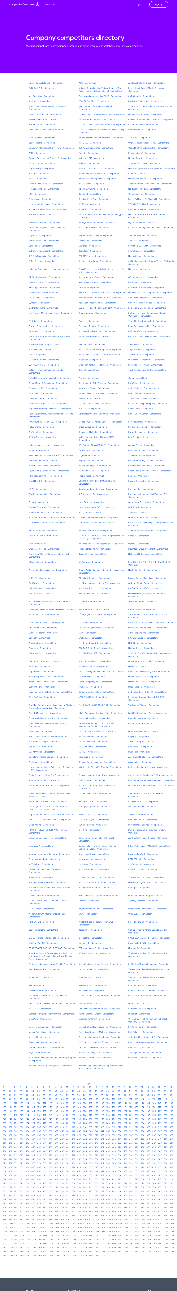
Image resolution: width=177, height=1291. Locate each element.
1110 (5, 1235)
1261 (11, 1255)
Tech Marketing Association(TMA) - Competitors (100, 96)
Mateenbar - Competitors (40, 977)
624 (142, 1167)
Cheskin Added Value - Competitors (45, 494)
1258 (166, 1251)
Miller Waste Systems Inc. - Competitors (96, 627)
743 (136, 1183)
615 (90, 1167)
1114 (28, 1235)
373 (79, 1135)
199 (113, 1111)
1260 (5, 1255)
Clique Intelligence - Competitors (43, 633)
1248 (108, 1251)
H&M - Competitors (37, 194)
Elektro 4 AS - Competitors (91, 398)
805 (148, 1191)
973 (79, 1215)
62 (15, 1095)
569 (171, 1159)
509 (171, 1151)
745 (148, 1183)
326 (154, 1127)
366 (39, 1135)
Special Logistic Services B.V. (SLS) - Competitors (150, 775)
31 (10, 1091)
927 (160, 1207)
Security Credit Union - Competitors (95, 403)
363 (22, 1135)
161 (67, 1107)
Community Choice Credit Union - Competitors (99, 775)
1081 (11, 1231)
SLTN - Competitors (88, 633)
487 (45, 1151)
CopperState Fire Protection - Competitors (147, 908)
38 (50, 1091)
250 (62, 1119)
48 (107, 1091)
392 (16, 1139)
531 (125, 1155)
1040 (120, 1223)
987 (160, 1215)
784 (27, 1191)
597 (160, 1163)
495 (91, 1151)
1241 (68, 1251)
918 (108, 1207)
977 (102, 1215)
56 (153, 1091)
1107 (160, 1231)
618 (108, 1167)
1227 (160, 1247)
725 (33, 1183)
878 (50, 1203)
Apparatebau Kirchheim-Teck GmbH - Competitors (51, 814)
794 (85, 1191)
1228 (166, 1247)
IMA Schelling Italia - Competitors (44, 256)
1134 (143, 1235)
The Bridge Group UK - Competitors (95, 643)
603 (22, 1167)
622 (131, 1167)
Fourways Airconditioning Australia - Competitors (150, 292)
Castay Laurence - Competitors (142, 819)
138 (108, 1103)
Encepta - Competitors (89, 153)
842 (16, 1199)
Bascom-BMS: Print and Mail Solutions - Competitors (152, 622)
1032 (74, 1223)
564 (142, 1159)
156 (39, 1107)
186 (39, 1111)
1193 (137, 1243)
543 (22, 1159)
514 (27, 1155)
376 (96, 1135)
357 (160, 1131)
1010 (120, 1219)
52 (130, 1091)
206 (154, 1111)
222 (73, 1115)
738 (108, 1183)
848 (50, 1199)
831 (125, 1195)
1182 (74, 1243)
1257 (160, 1251)
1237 (45, 1251)
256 (96, 1119)
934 (27, 1211)
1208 (51, 1247)
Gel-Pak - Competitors (138, 666)
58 (165, 1091)
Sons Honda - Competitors (41, 246)
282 (73, 1123)
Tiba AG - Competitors (138, 240)
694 (27, 1179)
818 (50, 1195)
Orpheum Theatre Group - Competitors (145, 895)
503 (137, 1151)
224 (85, 1115)
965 (33, 1215)
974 (85, 1215)
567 (160, 1159)
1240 (62, 1251)
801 (125, 1191)
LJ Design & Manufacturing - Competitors (147, 308)
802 (131, 1191)
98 (50, 1099)
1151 (68, 1239)
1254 (143, 1251)
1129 (114, 1235)
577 (44, 1163)
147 (159, 1103)
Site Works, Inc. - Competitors (141, 864)
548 (50, 1159)
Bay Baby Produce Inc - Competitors (145, 101)
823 (79, 1195)
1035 (91, 1223)
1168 (166, 1239)
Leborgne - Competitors (139, 887)
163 (79, 1107)
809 (171, 1191)
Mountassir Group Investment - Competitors (148, 549)
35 (32, 1091)
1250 (120, 1251)
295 (148, 1123)
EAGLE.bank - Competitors (91, 638)
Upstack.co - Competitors (90, 240)
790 (62, 1191)
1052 (16, 1227)
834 (142, 1195)
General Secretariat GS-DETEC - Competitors (99, 173)
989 (171, 1215)
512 (15, 1155)
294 (142, 1123)
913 (79, 1207)
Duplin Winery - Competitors (41, 168)
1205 (33, 1247)
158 (50, 1107)
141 (125, 1103)
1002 (74, 1219)
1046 (154, 1223)
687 (160, 1175)
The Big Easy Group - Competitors (44, 741)
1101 (126, 1231)
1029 (56, 1223)
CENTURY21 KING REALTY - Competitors (97, 731)
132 (73, 1103)
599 (171, 1163)
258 (108, 1119)
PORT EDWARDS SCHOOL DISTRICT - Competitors (52, 948)
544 (27, 1159)
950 (120, 1211)
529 (114, 1155)
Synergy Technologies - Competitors (144, 163)
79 (113, 1095)
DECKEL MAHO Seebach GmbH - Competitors (49, 819)
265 (148, 1119)
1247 (103, 1251)
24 (142, 1087)
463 (79, 1147)
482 (16, 1151)
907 (45, 1207)
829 (114, 1195)
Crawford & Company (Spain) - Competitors (148, 403)
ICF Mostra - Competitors (90, 204)
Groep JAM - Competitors (40, 393)
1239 (56, 1251)
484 (27, 1151)
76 (96, 1095)
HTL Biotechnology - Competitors (44, 189)
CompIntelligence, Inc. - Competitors (95, 681)
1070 (120, 1227)
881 (68, 1203)
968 (50, 1215)
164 (85, 1107)
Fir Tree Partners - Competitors (43, 530)
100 (62, 1099)
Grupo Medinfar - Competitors (141, 194)
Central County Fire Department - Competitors (149, 336)
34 (27, 1091)
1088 (51, 1231)
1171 (11, 1243)
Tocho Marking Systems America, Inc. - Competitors (102, 671)
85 (147, 1095)
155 (33, 1107)
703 (79, 1179)
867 (160, 1199)
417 (159, 1139)
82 (130, 1095)
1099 (114, 1231)
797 (102, 1191)
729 (56, 1183)
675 (91, 1175)
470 (119, 1147)
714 (142, 1179)
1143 (22, 1239)
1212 (74, 1247)
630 (4, 1171)
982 (131, 1215)
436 (96, 1143)
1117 (45, 1235)
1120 (62, 1235)
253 (79, 1119)
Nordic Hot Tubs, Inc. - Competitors (95, 588)
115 (148, 1099)
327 (160, 1127)
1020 (5, 1223)
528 (108, 1155)
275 (33, 1123)
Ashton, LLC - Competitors (90, 943)
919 (113, 1207)
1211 (68, 1247)
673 (79, 1175)
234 (142, 1115)
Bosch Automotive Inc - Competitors (95, 661)
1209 (56, 1247)
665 (33, 1175)
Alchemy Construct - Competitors (143, 900)
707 (102, 1179)
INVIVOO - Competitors (138, 1003)
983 (137, 1215)
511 (10, 1155)
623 (136, 1167)
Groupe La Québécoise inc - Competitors (47, 838)
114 (142, 1099)
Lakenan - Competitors (89, 287)
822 (73, 1195)
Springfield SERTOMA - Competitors (144, 246)
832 (131, 1195)
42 (73, 1091)
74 (84, 1095)
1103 (137, 1231)
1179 (56, 1243)
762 (73, 1187)
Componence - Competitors (140, 723)
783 (21, 1191)
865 (148, 1199)
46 (96, 1091)
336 (39, 1131)
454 (27, 1147)
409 (114, 1139)
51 (125, 1091)
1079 (172, 1227)
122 (15, 1103)
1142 (16, 1239)
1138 (166, 1235)
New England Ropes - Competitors (44, 287)
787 (44, 1191)
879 (56, 1203)
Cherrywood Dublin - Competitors (94, 854)
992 (16, 1219)
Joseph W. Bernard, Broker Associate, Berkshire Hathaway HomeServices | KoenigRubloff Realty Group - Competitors (50, 956)
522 (73, 1155)
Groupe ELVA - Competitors (41, 746)
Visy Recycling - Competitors (42, 96)
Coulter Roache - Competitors (92, 601)
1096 (97, 1231)
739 (114, 1183)
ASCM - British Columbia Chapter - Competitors (100, 354)
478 (165, 1147)
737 (102, 1183)
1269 (56, 1255)
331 (10, 1131)
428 (50, 1143)
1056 (39, 1227)
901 (10, 1207)
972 (73, 1215)
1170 (5, 1243)
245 (33, 1119)
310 (62, 1127)
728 (50, 1183)
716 (154, 1179)
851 (68, 1199)
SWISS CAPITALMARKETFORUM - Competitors (149, 938)
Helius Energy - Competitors (41, 427)
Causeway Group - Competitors (43, 653)
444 (142, 1143)
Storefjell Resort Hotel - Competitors (45, 713)
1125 (91, 1235)
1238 (51, 1251)
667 (45, 1175)
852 (73, 1199)
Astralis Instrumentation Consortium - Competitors (101, 137)
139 (113, 1103)
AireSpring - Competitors (40, 101)
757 (44, 1187)
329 (171, 1127)
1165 (148, 1239)
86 (153, 1095)
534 (142, 1155)
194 (85, 1111)
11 (67, 1087)
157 (44, 1107)
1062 (74, 1227)
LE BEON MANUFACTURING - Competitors (147, 990)
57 (159, 1091)
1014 (143, 1219)
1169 (172, 1239)
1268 (51, 1255)
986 (154, 1215)
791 (67, 1191)
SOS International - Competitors (93, 825)
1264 (28, 1255)
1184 (85, 1243)
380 (120, 1135)
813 (21, 1195)
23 (136, 1087)
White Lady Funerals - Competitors (94, 578)
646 (96, 1171)
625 (148, 1167)
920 (119, 1207)
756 (39, 1187)
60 (4, 1095)
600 (4, 1167)
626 (154, 1167)
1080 (5, 1231)
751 (10, 1187)
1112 (16, 1235)
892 (131, 1203)
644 (85, 1171)
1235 (33, 1251)
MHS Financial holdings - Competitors (145, 825)
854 (85, 1199)
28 (165, 1087)
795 (91, 1191)
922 (131, 1207)
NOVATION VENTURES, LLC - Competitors (48, 422)
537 (160, 1155)
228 (108, 1115)
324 (142, 1127)
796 (96, 1191)
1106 (154, 1231)
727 (44, 1183)
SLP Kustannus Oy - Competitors (93, 494)
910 (62, 1207)
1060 (62, 1227)
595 (148, 1163)
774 (142, 1187)
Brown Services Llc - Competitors (143, 432)
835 (148, 1195)
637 (45, 1171)
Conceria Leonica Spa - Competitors (95, 793)
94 (27, 1099)
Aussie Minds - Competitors (140, 762)
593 (137, 1163)
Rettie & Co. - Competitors (90, 930)
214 (27, 1115)
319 (113, 1127)
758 (50, 1187)
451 (10, 1147)
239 (171, 1115)
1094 (85, 1231)
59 (171, 1091)
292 (131, 1123)
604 (27, 1167)
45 (90, 1091)
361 (10, 1135)
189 (56, 1111)
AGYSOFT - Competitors (40, 1008)
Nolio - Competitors (37, 544)
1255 (148, 1251)
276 (39, 1123)
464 (85, 1147)
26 (153, 1087)
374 (85, 1135)
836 (154, 1195)
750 (4, 1187)
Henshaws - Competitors (90, 864)
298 (165, 1123)
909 (56, 1207)
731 (67, 1183)
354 (142, 1131)
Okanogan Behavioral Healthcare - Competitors (100, 365)
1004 (85, 1219)
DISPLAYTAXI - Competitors (41, 297)
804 (142, 1191)
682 (131, 1175)
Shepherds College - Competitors (44, 549)
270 (4, 1123)
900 (4, 1207)
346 (96, 1131)
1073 (137, 1227)
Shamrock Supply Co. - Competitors (45, 859)
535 (148, 1155)
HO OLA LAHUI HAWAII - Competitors (46, 183)
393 (22, 1139)
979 (114, 1215)
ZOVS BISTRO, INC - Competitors (94, 819)
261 (125, 1119)
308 (50, 1127)
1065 (91, 1227)
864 (142, 1199)
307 (45, 1127)
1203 (22, 1247)
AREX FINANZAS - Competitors (93, 697)
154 (27, 1107)
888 (108, 1203)
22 (130, 1087)
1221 (126, 1247)
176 (154, 1107)
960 (4, 1215)
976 (96, 1215)
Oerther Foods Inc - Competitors (43, 308)
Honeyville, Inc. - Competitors (141, 256)
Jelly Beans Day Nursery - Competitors (96, 1014)
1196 (154, 1243)
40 (61, 1091)
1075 (148, 1227)
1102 (131, 1231)
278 (50, 1123)
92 (15, 1099)
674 (85, 1175)
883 (79, 1203)
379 (114, 1135)
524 (85, 1155)
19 (113, 1087)
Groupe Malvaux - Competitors (92, 313)
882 (73, 1203)
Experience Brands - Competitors (94, 326)
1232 (16, 1251)
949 (114, 1211)
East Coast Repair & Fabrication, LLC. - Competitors (102, 308)
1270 (62, 1255)
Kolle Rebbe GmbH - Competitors (44, 780)
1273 (79, 1255)
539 (171, 1155)
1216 (97, 1247)
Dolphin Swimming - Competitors (93, 189)
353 (137, 1131)
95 (32, 1099)
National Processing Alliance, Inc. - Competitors (50, 1065)
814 (27, 1195)
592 (131, 1163)
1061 (68, 1227)
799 (114, 1191)
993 (22, 1219)
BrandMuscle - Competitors (41, 593)
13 (78, 1087)
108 (108, 1099)
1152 (74, 1239)
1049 (172, 1223)
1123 (79, 1235)
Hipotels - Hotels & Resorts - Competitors (47, 882)
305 (33, 1127)
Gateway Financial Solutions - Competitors (98, 393)
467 (102, 1147)
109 (113, 1099)
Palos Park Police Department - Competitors (98, 895)
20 (119, 1087)
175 (148, 1107)
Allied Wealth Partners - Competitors (95, 282)
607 (45, 1167)
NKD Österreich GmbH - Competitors (45, 476)
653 (137, 1171)
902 (16, 1207)
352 (131, 1131)
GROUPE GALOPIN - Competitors (94, 101)
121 (10, 1103)
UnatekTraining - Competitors (92, 676)
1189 (114, 1243)
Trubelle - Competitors (138, 512)
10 (61, 1087)
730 (62, 1183)
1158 (108, 1239)
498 (108, 1151)
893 (137, 1203)
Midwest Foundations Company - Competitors (49, 854)
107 (102, 1099)
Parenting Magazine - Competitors (143, 718)
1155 (91, 1239)
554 (85, 1159)
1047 (160, 1223)
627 (160, 1167)
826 (96, 1195)
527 (102, 1155)
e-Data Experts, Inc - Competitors (143, 633)
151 (10, 1107)
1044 (143, 1223)
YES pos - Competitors (89, 378)
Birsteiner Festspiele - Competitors (44, 465)
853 (79, 1199)
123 (21, 1103)
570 (4, 1163)
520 (62, 1155)
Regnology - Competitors (90, 251)
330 (4, 1131)
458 (50, 1147)
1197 (160, 1243)
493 (79, 1151)
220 (62, 1115)
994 (27, 1219)
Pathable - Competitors (138, 476)
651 (125, 1171)
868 (165, 1199)
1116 (39, 1235)
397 (45, 1139)
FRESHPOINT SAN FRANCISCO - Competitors (149, 846)
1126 (97, 1235)
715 (148, 1179)
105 (90, 1099)
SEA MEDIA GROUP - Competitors (44, 365)
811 (10, 1195)
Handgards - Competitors (139, 269)
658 (165, 1171)
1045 (148, 1223)
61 (10, 1095)
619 (113, 1167)
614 (85, 1167)
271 (10, 1123)
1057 (45, 1227)
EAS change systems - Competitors (144, 209)
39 (55, 1091)
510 (4, 1155)
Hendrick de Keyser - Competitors (94, 969)
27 (159, 1087)
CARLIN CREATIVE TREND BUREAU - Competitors (150, 119)
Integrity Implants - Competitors (142, 985)
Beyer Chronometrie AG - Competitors (96, 908)
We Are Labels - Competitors (91, 450)
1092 (74, 1231)
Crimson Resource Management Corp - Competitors (102, 114)
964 (27, 1215)
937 (45, 1211)
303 (22, 1127)
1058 (51, 1227)
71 (67, 1095)
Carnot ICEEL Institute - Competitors (45, 661)
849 (56, 1199)
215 (33, 1115)
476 (154, 1147)
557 (102, 1159)
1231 (11, 1251)
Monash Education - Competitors (43, 292)
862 (131, 1199)
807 (160, 1191)
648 (108, 1171)
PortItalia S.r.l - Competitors (41, 349)
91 (10, 1099)
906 (39, 1207)
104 (85, 1099)
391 (10, 1139)
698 (50, 1179)
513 (21, 1155)
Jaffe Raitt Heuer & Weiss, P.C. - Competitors (148, 1037)
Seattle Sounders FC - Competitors (44, 282)
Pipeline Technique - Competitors (44, 507)
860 (120, 1199)
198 (108, 1111)
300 (4, 1127)
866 (154, 1199)
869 (171, 1199)
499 (114, 1151)
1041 (126, 1223)
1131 (126, 1235)
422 (16, 1143)
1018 (166, 1219)
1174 (28, 1243)
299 (171, 1123)
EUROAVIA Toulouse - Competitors (143, 331)
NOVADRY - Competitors (90, 209)
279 (56, 1123)
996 (39, 1219)
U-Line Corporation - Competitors (44, 359)
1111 (10, 1235)
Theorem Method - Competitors (142, 235)
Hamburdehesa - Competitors (141, 648)
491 (68, 1151)
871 (10, 1203)
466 (96, 1147)
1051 (11, 1227)
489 (56, 1151)
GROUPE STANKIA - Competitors (43, 535)
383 (137, 1135)
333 (22, 1131)
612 (73, 1167)
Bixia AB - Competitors (89, 163)
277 (44, 1123)
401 (68, 1139)
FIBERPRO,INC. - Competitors (141, 859)
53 (136, 1091)
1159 (114, 1239)
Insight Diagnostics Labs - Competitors (46, 676)
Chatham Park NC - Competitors (43, 943)
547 (45, 1159)
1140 (5, 1239)
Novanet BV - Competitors (140, 948)
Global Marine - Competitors (41, 825)
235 (148, 1115)
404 (85, 1139)
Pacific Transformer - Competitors (44, 895)
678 (108, 1175)
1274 (85, 1255)
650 (120, 1171)
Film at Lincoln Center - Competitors (144, 414)
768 (108, 1187)
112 (130, 1099)
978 (108, 1215)
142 (130, 1103)
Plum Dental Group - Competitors (143, 801)
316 (96, 1127)
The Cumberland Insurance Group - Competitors (150, 183)
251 (67, 1119)
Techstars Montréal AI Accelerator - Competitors (100, 1037)
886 (96, 1203)
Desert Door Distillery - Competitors (144, 681)
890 (120, 1203)
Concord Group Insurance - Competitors (97, 762)
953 (137, 1211)
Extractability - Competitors (41, 331)
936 (39, 1211)
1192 (131, 1243)
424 (27, 1143)
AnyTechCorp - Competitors (41, 432)
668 (50, 1175)
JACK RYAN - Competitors (90, 687)
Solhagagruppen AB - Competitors (94, 806)
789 (56, 1191)
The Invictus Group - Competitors (44, 240)
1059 (56, 1227)
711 (125, 1179)
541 (10, 1159)
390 (4, 1139)
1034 (85, 1223)
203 (136, 1111)
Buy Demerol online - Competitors (94, 227)
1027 (45, 1223)
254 (85, 1119)
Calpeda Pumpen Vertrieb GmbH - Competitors (100, 995)
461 (68, 1147)
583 (79, 1163)
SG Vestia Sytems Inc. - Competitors (95, 953)
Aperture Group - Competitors (42, 643)
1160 (120, 1239)
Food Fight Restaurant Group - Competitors (147, 713)
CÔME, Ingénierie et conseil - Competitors (97, 614)
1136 (154, 1235)
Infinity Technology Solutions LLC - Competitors (100, 713)
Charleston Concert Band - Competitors (46, 129)
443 (137, 1143)
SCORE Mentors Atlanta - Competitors (96, 148)
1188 (108, 1243)
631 (10, 1171)
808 (165, 1191)
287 (102, 1123)
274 (27, 1123)
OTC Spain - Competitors (40, 321)
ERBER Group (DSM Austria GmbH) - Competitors (51, 455)
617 (102, 1167)
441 (125, 1143)
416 (154, 1139)
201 (125, 1111)
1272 (74, 1255)
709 (114, 1179)
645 (91, 1171)
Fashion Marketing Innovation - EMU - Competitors (151, 227)
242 (16, 1119)
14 (84, 1087)
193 (79, 1111)
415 (148, 1139)
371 (67, 1135)
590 (120, 1163)
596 (154, 1163)
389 (171, 1135)
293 (136, 1123)
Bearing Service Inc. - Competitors (94, 593)
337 (45, 1131)
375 (91, 1135)
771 (125, 1187)
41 (67, 1091)
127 (44, 1103)
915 (90, 1207)
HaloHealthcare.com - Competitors (44, 222)
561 (125, 1159)
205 (148, 1111)
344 (85, 1131)
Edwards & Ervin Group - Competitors (46, 344)
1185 (91, 1243)
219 (56, 1115)
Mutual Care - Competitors (90, 1003)
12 (73, 1087)
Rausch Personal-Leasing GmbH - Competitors (149, 671)
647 (102, 1171)
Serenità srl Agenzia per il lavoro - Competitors (100, 964)
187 (44, 1111)
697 (45, 1179)
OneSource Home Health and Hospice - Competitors (52, 1003)
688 (165, 1175)
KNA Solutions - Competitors (141, 1032)
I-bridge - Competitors (138, 535)
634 (27, 1171)
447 (160, 1143)
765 (91, 1187)
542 (16, 1159)
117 (159, 1099)
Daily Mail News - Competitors (92, 746)
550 (62, 1159)
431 (68, 1143)
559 (114, 1159)
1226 (154, 1247)
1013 (137, 1219)
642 (73, 1171)
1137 (160, 1235)
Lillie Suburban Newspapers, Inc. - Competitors (100, 1027)
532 (131, 1155)
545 (33, 1159)
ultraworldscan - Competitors (141, 251)
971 (67, 1215)
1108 (166, 1231)
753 (21, 1187)
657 (160, 1171)
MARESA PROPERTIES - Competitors (45, 512)
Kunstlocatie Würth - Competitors (143, 854)
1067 (103, 1227)
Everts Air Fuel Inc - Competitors (143, 1027)
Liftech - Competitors (138, 173)
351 (125, 1131)
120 (4, 1103)
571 (10, 1163)
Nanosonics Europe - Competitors (94, 388)
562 (131, 1159)
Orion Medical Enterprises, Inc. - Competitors (148, 143)
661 (10, 1175)
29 (171, 1087)
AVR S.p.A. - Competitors (90, 143)
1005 (91, 1219)
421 (10, 1143)
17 (102, 1087)
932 (16, 1211)
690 (4, 1179)
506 (154, 1151)
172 (130, 1107)
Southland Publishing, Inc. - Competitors (97, 331)
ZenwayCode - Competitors (140, 814)
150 (4, 1107)
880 (62, 1203)
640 (62, 1171)
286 (96, 1123)
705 (91, 1179)
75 (90, 1095)
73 (78, 1095)
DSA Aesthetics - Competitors (42, 562)
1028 (51, 1223)
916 (96, 1207)
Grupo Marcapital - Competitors (93, 427)
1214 (85, 1247)
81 (125, 1095)
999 (56, 1219)
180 (4, 1111)
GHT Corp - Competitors (90, 830)
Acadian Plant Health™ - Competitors (95, 887)
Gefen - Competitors (137, 378)
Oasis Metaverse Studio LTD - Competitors (147, 627)
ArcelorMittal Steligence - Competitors (145, 757)
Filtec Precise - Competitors (91, 977)
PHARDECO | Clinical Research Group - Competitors (102, 292)
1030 (62, 1223)
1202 (16, 1247)
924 (142, 1207)
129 (56, 1103)
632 (16, 1171)
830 (120, 1195)
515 (33, 1155)
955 (148, 1211)
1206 (39, 1247)
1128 (108, 1235)
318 (108, 1127)
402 (73, 1139)
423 (21, 1143)
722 (15, 1183)
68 (50, 1095)
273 (21, 1123)
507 (160, 1151)
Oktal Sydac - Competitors (140, 914)
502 (131, 1151)
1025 (33, 1223)
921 (125, 1207)
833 (137, 1195)
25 (147, 1087)
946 (96, 1211)
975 (91, 1215)
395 (33, 1139)
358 (165, 1131)
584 (85, 1163)
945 (91, 1211)
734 (85, 1183)
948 (108, 1211)
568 (165, 1159)
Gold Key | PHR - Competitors (42, 88)
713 (136, 1179)
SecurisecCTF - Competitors (91, 990)
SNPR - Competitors (38, 489)
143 (136, 1103)
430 (62, 1143)
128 (50, 1103)
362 (16, 1135)
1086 (39, 1231)
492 (73, 1151)
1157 (103, 1239)
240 (4, 1119)
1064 (85, 1227)
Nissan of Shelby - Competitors (142, 158)
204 (142, 1111)
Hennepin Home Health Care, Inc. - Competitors (50, 692)
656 (154, 1171)
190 (62, 1111)
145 (148, 1103)
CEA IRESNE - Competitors (140, 507)
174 (142, 1107)
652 (131, 1171)
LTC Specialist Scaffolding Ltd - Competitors (49, 938)
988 (165, 1215)
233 (136, 1115)
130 (62, 1103)
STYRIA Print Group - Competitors (44, 614)
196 (96, 1111)
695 (33, 1179)
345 (91, 1131)
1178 (51, 1243)
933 (22, 1211)
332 (16, 1131)
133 (79, 1103)
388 (165, 1135)
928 (165, 1207)
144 (142, 1103)
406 (96, 1139)
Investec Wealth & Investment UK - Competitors (100, 297)
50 (119, 1091)
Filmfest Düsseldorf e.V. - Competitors (145, 588)
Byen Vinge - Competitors (40, 731)
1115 (33, 1235)
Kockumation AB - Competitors (142, 153)
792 (73, 1191)
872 (16, 1203)
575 (33, 1163)
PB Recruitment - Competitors (141, 609)
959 (171, 1211)
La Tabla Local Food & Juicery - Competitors (99, 1047)
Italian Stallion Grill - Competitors (93, 814)
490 (62, 1151)
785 (33, 1191)
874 (27, 1203)
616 (96, 1167)
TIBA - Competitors (37, 354)
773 (136, 1187)
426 (39, 1143)
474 (142, 1147)
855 (91, 1199)
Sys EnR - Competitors (89, 370)
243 (21, 1119)
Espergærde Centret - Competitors (94, 1019)
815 (33, 1195)
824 (85, 1195)
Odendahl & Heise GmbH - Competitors (146, 661)
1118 (51, 1235)
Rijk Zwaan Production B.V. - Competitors (97, 303)
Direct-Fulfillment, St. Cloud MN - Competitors (149, 199)
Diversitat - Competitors (139, 1014)
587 (102, 1163)
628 (165, 1167)
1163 (137, 1239)
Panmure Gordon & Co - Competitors (95, 1057)
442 (131, 1143)
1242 (74, 1251)
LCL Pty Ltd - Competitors (90, 622)
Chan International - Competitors (143, 450)
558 (108, 1159)
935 (33, 1211)
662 (16, 1175)
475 (148, 1147)
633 (22, 1171)
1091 (68, 1231)
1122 (74, 1235)
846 (39, 1199)
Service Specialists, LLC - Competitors (46, 83)
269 (171, 1119)
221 (67, 1115)
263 (136, 1119)
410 (119, 1139)
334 (27, 1131)
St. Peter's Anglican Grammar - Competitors (48, 757)
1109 (172, 1231)
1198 (166, 1243)
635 (33, 1171)
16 (96, 1087)
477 (160, 1147)
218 (50, 1115)
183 (21, 1111)
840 (4, 1199)
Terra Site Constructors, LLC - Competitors (147, 321)
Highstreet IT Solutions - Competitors (145, 554)
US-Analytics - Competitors (91, 562)
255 (91, 1119)
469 (114, 1147)
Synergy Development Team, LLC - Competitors (50, 158)
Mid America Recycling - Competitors (145, 365)
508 (165, 1151)
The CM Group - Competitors (141, 741)
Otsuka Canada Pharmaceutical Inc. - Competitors (151, 785)
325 (148, 1127)
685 (148, 1175)
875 (33, 1203)
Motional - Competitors (138, 544)
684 (142, 1175)
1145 (33, 1239)
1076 (154, 1227)
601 (10, 1167)
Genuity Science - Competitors (42, 687)
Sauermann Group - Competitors (93, 741)
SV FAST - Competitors (89, 752)
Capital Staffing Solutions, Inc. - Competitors (148, 148)
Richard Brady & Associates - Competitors (48, 383)
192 (73, 1111)
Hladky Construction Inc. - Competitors (96, 168)
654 (142, 1171)
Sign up (158, 4)
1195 (148, 1243)
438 (108, 1143)
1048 (166, 1223)
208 (165, 1111)
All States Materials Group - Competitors (146, 83)
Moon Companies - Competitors (43, 990)
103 (79, 1099)
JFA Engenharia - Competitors (141, 455)
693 (22, 1179)
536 (154, 1155)
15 (90, 1087)
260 (119, 1119)
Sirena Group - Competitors (140, 408)
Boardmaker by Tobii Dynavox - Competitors (99, 383)
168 (108, 1107)
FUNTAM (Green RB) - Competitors (94, 653)
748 (165, 1183)
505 (148, 1151)
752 (16, 1187)
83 (136, 1095)
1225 (148, 1247)
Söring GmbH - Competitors (91, 512)
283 (79, 1123)
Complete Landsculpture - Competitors (96, 692)
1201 (11, 1247)
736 (96, 1183)
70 (61, 1095)
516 (39, 1155)
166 (96, 1107)
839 (171, 1195)
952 (131, 1211)
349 (114, 1131)
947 (102, 1211)
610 (62, 1167)
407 (102, 1139)
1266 (39, 1255)
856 (96, 1199)
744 (142, 1183)
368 (50, 1135)
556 (96, 1159)
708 (108, 1179)
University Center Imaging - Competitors (47, 445)
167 (102, 1107)
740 (119, 1183)
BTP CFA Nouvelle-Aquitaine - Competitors (48, 736)
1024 (28, 1223)
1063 (79, 1227)
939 (56, 1211)
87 (159, 1095)
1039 (114, 1223)
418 (165, 1139)
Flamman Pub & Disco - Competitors (95, 718)
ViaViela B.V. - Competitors (41, 864)
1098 (108, 1231)
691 (10, 1179)
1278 (108, 1255)
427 (44, 1143)
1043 (137, 1223)
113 (136, 1099)
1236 (39, 1251)
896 (154, 1203)
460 (62, 1147)
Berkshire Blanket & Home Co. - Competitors (148, 767)
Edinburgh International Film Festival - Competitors (51, 148)
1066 (97, 1227)
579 (56, 1163)
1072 (131, 1227)
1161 (126, 1239)
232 (131, 1115)
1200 (5, 1247)
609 (56, 1167)
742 (130, 1183)
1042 (131, 1223)
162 (73, 1107)
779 (171, 1187)
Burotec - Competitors (39, 173)
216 (39, 1115)
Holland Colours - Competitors (42, 124)
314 (85, 1127)
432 (73, 1143)
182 (15, 1111)
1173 (22, 1243)
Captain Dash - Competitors (41, 671)
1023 (22, 1223)
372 (73, 1135)
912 (73, 1207)
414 (142, 1139)
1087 (45, 1231)
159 (56, 1107)
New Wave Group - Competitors (93, 985)
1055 (33, 1227)
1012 (131, 1219)
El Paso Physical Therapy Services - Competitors (101, 422)
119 (171, 1099)
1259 (172, 1251)
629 (171, 1167)
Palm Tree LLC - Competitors (141, 383)
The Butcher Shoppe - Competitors (144, 705)
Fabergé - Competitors (39, 502)
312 (73, 1127)
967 (45, 1215)
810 (4, 1195)
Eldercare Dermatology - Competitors (46, 1027)
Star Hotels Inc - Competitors (42, 143)
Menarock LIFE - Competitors (92, 344)
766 (96, 1187)
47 (102, 1091)
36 (38, 1091)
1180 (62, 1243)
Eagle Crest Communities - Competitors (146, 326)
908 (50, 1207)
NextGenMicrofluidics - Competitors (144, 189)
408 (108, 1139)
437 (102, 1143)
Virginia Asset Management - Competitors (97, 178)
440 (120, 1143)
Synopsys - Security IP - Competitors (145, 1052)
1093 (79, 1231)
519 (56, 1155)
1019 (172, 1219)
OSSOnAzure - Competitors (41, 583)
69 (55, 1095)
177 (159, 1107)
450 (4, 1147)
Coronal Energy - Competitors (141, 445)
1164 (143, 1239)
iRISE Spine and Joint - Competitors (144, 731)
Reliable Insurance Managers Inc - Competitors (50, 378)
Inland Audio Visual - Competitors (143, 124)
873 (21, 1203)
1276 (97, 1255)
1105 (148, 1231)
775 (148, 1187)
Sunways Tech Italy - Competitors (94, 869)
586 (96, 1163)
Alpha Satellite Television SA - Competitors (48, 403)
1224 (143, 1247)
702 (73, 1179)
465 (91, 1147)
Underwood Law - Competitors (92, 859)
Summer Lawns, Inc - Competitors (143, 481)
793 (79, 1191)
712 (130, 1179)
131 (67, 1103)
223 (79, 1115)
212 (15, 1115)
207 (160, 1111)
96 (38, 1099)
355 (148, 1131)
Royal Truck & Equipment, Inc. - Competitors (49, 471)
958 (165, 1211)
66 (38, 1095)
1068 (108, 1227)
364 (27, 1135)
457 (45, 1147)
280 (62, 1123)
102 (73, 1099)
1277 (103, 1255)
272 (15, 1123)
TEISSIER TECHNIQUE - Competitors (144, 204)
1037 (103, 1223)
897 (160, 1203)
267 (160, 1119)
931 (10, 1211)
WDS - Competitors (87, 83)
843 (22, 1199)
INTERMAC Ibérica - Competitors (93, 666)
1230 (5, 1251)
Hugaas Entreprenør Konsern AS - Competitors (50, 408)
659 (171, 1171)
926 (154, 1207)
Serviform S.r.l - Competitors (141, 489)
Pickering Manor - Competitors (42, 163)
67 (44, 1095)
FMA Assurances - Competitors (142, 422)
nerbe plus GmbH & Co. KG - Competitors (147, 692)
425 (33, 1143)
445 (148, 1143)
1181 (68, 1243)
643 (79, 1171)
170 (119, 1107)
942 (73, 1211)
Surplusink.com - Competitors (141, 349)
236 (154, 1115)
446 (154, 1143)
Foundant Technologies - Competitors (145, 114)
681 (125, 1175)
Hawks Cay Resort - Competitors (143, 570)
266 (154, 1119)
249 (56, 1119)
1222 (131, 1247)
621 (125, 1167)
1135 (148, 1235)
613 (79, 1167)
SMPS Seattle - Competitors (141, 96)
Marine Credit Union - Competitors (143, 676)
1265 (33, 1255)
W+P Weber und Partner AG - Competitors (97, 119)
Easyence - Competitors (89, 246)
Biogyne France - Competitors (92, 460)
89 (171, 1095)
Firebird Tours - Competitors (91, 476)
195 (90, 1111)
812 (15, 1195)
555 (91, 1159)
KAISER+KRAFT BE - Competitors (44, 119)
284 (85, 1123)
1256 (154, 1251)
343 (79, 1131)
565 (148, 1159)
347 (102, 1131)
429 (56, 1143)
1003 (79, 1219)
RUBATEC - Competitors (89, 408)
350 (120, 1131)
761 (67, 1187)
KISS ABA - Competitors (39, 578)
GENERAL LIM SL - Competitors (93, 801)
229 (113, 1115)
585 (91, 1163)
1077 (160, 1227)
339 (56, 1131)
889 (114, 1203)
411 (125, 1139)
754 (27, 1187)
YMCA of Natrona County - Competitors (146, 877)
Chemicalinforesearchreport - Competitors (147, 995)
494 (85, 1151)
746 (154, 1183)
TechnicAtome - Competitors (141, 354)
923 (136, 1207)
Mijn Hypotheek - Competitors (141, 222)
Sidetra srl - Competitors (90, 194)
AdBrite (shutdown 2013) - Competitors (46, 1047)
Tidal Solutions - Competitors (42, 137)
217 (44, 1115)
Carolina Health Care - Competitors (94, 199)
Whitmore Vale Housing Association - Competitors (101, 544)
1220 (120, 1247)
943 (79, 1211)
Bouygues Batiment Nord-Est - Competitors (48, 718)
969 (56, 1215)
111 (125, 1099)
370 (62, 1135)
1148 (51, 1239)
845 (33, 1199)
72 (73, 1095)
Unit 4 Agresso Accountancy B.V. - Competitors (100, 583)
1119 (56, 1235)
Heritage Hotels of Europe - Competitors (97, 222)
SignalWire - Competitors (40, 1019)
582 (73, 1163)
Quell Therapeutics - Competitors (44, 969)
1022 (16, 1223)
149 (171, 1103)
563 (137, 1159)
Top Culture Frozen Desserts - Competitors (147, 530)
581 (68, 1163)
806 (154, 1191)
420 (4, 1143)
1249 (114, 1251)
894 (142, 1203)
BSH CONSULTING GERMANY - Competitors (99, 445)
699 (56, 1179)
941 (68, 1211)
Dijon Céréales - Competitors (42, 697)
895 (148, 1203)
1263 (22, 1255)
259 (114, 1119)
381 (125, 1135)
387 (160, 1135)
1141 (11, 1239)
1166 (154, 1239)
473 (136, 1147)
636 (39, 1171)
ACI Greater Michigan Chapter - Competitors (148, 838)
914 (85, 1207)
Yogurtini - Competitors (89, 321)
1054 (28, 1227)
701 (67, 1179)
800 (120, 1191)
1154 (85, 1239)
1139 (172, 1235)
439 (114, 1143)
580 (62, 1163)
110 (119, 1099)
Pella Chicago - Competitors (41, 922)
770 (119, 1187)
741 (125, 1183)
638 (50, 1171)
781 (10, 1191)
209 (171, 1111)
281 (67, 1123)
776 (154, 1187)
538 (165, 1155)
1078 (166, 1227)
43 (78, 1091)
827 (102, 1195)
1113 (22, 1235)
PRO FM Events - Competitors (92, 256)
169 (113, 1107)
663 (22, 1175)
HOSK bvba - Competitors (140, 643)
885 (91, 1203)
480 (4, 1151)
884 (85, 1203)
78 (107, 1095)
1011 (126, 1219)
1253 (137, 1251)
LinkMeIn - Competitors (39, 638)
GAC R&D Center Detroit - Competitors (96, 648)
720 (4, 1183)
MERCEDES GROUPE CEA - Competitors (47, 522)
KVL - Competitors (37, 985)
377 (102, 1135)
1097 (103, 1231)
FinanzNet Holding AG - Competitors (95, 549)
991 (10, 1219)
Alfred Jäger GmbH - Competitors (143, 398)
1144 (28, 1239)
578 (50, 1163)
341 (68, 1131)
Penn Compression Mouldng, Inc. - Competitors (100, 349)
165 (90, 1107)
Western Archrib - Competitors (142, 601)
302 (16, 1127)
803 (137, 1191)
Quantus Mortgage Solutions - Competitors (98, 489)
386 (154, 1135)
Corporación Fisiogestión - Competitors (146, 502)
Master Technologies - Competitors (44, 1032)
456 (39, 1147)
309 (56, 1127)
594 (142, 1163)
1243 (79, 1251)
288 (108, 1123)
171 (125, 1107)
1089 (56, 1231)
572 (16, 1163)
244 (27, 1119)
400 (62, 1139)
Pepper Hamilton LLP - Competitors (95, 336)
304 (27, 1127)
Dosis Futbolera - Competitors (141, 687)
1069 (114, 1227)
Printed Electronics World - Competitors (46, 622)
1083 (22, 1231)
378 (108, 1135)
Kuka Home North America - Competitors (97, 522)
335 (33, 1131)
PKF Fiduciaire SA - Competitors (142, 922)
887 (102, 1203)
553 (79, 1159)
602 (16, 1167)
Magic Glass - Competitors (140, 282)
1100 (120, 1231)
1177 (45, 1243)
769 (114, 1187)
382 (131, 1135)
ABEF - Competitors (37, 153)
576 (39, 1163)
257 (102, 1119)
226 (96, 1115)
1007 (103, 1219)
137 (102, 1103)
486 (39, 1151)
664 (27, 1175)
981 (125, 1215)
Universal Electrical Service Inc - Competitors (49, 269)
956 (154, 1211)
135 (90, 1103)
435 (91, 1143)
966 (39, 1215)
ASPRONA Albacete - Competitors (44, 460)
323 (136, 1127)
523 (79, 1155)
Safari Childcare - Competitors (42, 261)
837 (160, 1195)
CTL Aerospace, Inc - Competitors (143, 277)
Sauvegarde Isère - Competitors (43, 930)
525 (91, 1155)
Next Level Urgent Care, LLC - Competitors (147, 882)
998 (50, 1219)
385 (148, 1135)
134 (85, 1103)
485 (33, 1151)
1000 (62, 1219)
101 (67, 1099)
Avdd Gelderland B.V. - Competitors (144, 388)
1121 (68, 1235)
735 (91, 1183)
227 (102, 1115)
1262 (16, 1255)
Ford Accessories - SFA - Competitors (95, 235)
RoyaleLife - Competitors (40, 235)
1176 (39, 1243)
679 (114, 1175)
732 (73, 1183)
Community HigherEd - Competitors (95, 432)
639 (56, 1171)
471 (125, 1147)
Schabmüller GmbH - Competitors (143, 943)
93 (21, 1099)
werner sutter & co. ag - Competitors (95, 609)
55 (147, 1091)
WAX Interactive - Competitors (142, 806)
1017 (160, 1219)
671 (67, 1175)
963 (22, 1215)
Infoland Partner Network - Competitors (146, 287)
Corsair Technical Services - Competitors (146, 303)
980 (120, 1215)
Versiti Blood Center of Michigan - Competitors (99, 1032)
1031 (68, 1223)
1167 (160, 1239)
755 (33, 1187)
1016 (154, 1219)
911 (67, 1207)
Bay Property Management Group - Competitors (50, 313)
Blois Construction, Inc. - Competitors (45, 114)
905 (33, 1207)
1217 (103, 1247)
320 (119, 1127)
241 (10, 1119)
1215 (91, 1247)
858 (108, 1199)
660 (4, 1175)
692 (16, 1179)
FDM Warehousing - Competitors (143, 638)
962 (16, 1215)
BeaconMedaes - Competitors (141, 393)
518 (50, 1155)
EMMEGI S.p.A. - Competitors (92, 780)
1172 (16, 1243)
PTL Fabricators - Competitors (42, 588)
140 (119, 1103)
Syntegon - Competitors (39, 303)
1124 (85, 1235)
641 (68, 1171)
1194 (143, 1243)
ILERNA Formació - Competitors (43, 437)
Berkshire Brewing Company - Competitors (147, 1042)
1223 (137, 1247)
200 (119, 1111)
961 (10, 1215)
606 (39, 1167)
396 (39, 1139)
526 (96, 1155)
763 (79, 1187)
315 (90, 1127)
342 (73, 1131)
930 (4, 1211)
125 (33, 1103)
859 (114, 1199)
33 (21, 1091)
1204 (28, 1247)
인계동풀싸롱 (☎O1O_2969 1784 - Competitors (100, 705)
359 (171, 1131)
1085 (33, 1231)
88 (165, 1095)
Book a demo (51, 4)
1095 (91, 1231)
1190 (120, 1243)
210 (4, 1115)
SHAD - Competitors (38, 178)
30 (4, 1091)
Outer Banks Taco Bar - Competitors (144, 1057)
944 (85, 1211)
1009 (114, 1219)
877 (44, 1203)
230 (119, 1115)
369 (56, 1135)
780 (4, 1191)
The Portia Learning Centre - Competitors (147, 370)
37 (44, 1091)
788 (50, 1191)
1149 (56, 1239)
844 (27, 1199)
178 (165, 1107)
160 (62, 1107)
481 (10, 1151)
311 (67, 1127)
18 (107, 1087)
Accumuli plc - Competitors (91, 757)
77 (102, 1095)
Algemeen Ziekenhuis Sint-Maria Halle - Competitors (52, 609)
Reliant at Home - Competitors (92, 554)
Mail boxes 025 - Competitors (92, 158)
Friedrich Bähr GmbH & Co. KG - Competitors (49, 785)
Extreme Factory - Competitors (142, 1008)
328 (165, 1127)
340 (62, 1131)
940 (62, 1211)
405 (91, 1139)
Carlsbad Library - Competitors (43, 398)
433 (79, 1143)
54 (142, 1091)
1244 (85, 1251)
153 (21, 1107)
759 (56, 1187)
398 (50, 1139)
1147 (45, 1239)
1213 (79, 1247)
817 (44, 1195)
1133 (137, 1235)
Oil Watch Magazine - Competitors (44, 277)
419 (171, 1139)
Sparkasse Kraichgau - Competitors (95, 261)
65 (32, 1095)
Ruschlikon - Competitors (90, 359)
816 (39, 1195)
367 (45, 1135)
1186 (97, 1243)
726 (39, 1183)
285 (91, 1123)
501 (125, 1151)
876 (39, 1203)
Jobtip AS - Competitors (139, 137)
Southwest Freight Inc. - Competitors (145, 297)
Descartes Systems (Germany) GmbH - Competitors (151, 168)
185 (33, 1111)
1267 (45, 1255)
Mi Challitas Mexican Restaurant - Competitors (149, 964)
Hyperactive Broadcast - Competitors (145, 178)
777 (159, 1187)
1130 (120, 1235)
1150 (62, 1239)
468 (108, 1147)
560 (120, 1159)
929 (171, 1207)
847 (45, 1199)
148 (165, 1103)
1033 (79, 1223)
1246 (97, 1251)
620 (119, 1167)
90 (4, 1099)
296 (154, 1123)
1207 (45, 1247)
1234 (28, 1251)
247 (44, 1119)
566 (154, 1159)
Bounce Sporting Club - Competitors (95, 465)
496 (96, 1151)
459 (56, 1147)
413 (136, 1139)
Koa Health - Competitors (40, 1037)
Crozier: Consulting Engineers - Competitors (98, 517)
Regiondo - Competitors (39, 1052)
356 (154, 1131)
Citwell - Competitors (88, 914)
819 (56, 1195)
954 (142, 1211)
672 (73, 1175)
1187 (103, 1243)
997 (45, 1219)
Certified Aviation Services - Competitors (146, 465)
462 (73, 1147)
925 (148, 1207)
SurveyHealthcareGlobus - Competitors (96, 277)
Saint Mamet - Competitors (41, 199)
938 (50, 1211)
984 (142, 1215)
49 (113, 1091)
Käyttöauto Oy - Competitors (141, 1047)
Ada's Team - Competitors (140, 344)
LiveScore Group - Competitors (43, 627)
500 (120, 1151)
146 (154, 1103)
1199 (172, 1243)
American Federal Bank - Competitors (95, 530)
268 (165, 1119)
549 (56, 1159)
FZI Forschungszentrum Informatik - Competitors (101, 1042)
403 (79, 1139)
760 (62, 1187)
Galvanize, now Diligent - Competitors (46, 251)
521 (67, 1155)
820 (62, 1195)
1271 (68, 1255)
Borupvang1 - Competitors (140, 746)
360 (4, 1135)
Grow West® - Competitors (41, 846)
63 (21, 1095)
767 (102, 1187)
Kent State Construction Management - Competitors (151, 780)
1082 (16, 1231)
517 (44, 1155)
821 (67, 1195)
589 (114, 1163)
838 (165, 1195)
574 (27, 1163)
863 (137, 1199)
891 (125, 1203)
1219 (114, 1247)
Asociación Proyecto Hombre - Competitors (98, 882)
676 (96, 1175)
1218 (108, 1247)
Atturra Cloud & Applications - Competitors (48, 570)
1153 (79, 1239)
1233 (22, 1251)
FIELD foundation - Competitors (142, 869)
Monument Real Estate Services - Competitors (99, 1008)
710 (119, 1179)
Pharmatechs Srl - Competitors (142, 129)
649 (114, 1171)
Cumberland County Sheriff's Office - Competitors (51, 1014)
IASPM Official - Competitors (42, 752)
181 (10, 1111)
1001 (68, 1219)
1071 (126, 1227)
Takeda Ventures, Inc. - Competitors (45, 1042)
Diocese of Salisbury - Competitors (144, 517)
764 (85, 1187)
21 (125, 1087)
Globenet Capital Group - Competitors (145, 583)
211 (10, 1115)
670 (62, 1175)
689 (171, 1175)
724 (27, 1183)
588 (108, 1163)
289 (114, 1123)
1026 (39, 1223)
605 (33, 1167)
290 (119, 1123)
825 (91, 1195)
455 (33, 1147)
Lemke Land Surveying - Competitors (46, 204)
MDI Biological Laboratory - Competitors (146, 359)
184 (27, 1111)
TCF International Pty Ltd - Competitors (96, 948)
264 (142, 1119)
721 (10, 1183)
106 (96, 1099)
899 (171, 1203)
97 (44, 1099)
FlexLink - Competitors (89, 900)
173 (136, 1107)
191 (67, 1111)
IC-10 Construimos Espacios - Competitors (48, 209)
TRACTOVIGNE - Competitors (42, 481)
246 (39, 1119)
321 (125, 1127)
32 (15, 1091)
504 (142, 1151)
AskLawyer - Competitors (40, 762)
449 (171, 1143)
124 (27, 1103)
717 (159, 1179)
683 (137, 1175)
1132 (131, 1235)
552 (73, 1159)
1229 (172, 1247)
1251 (126, 1251)
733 (79, 1183)
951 (125, 1211)
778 (165, 1187)
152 (15, 1107)
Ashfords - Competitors (39, 666)
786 (39, 1191)
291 (125, 1123)
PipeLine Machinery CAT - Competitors (96, 507)
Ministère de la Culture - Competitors (145, 427)
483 (22, 1151)
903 (22, 1207)
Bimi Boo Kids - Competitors (140, 437)
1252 (131, 1251)
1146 (39, 1239)
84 (142, 1095)
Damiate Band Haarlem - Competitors (46, 326)
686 (154, 1175)
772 (130, 1187)
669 (56, 1175)
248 (50, 1119)
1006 (97, 1219)
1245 (91, 1251)
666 (39, 1175)
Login (138, 4)
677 (102, 1175)
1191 (126, 1243)
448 (165, 1143)
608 (50, 1167)
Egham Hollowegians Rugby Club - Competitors (100, 414)
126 (39, 1103)
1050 (5, 1227)
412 (130, 1139)
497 (102, 1151)
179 (171, 1107)
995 (33, 1219)
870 (4, 1203)
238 (165, 1115)
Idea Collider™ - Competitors (91, 183)
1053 (22, 1227)
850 (62, 1199)
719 (171, 1179)
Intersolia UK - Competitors (41, 877)
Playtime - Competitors (138, 736)
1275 (91, 1255)
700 (62, 1179)
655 (148, 1171)
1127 (103, 1235)
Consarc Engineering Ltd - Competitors (96, 877)
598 (165, 1163)
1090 (62, 1231)
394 (27, 1139)
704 (85, 1179)
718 (165, 1179)
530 (120, 1155)
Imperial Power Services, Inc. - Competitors (48, 681)
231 (125, 1115)
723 (21, 1183)
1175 (33, 1243)
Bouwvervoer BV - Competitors (43, 388)
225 (90, 1115)
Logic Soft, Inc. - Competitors (92, 502)
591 (125, 1163)
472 (131, 1147)
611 (67, 1167)
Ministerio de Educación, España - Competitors (100, 767)
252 (73, 1119)
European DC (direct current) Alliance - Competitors (52, 517)
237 (160, 1115)
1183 (79, 1243)
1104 (143, 1231)
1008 (108, 1219)
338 (50, 1131)
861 (125, 1199)
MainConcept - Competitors (41, 908)
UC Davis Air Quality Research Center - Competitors (102, 124)
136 (96, 1103)
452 (16, 1147)
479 (171, 1147)
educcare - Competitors (39, 450)
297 (160, 1123)
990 (4, 1219)
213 (21, 1115)
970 (62, 1215)
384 (142, 1135)
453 (22, 1147)
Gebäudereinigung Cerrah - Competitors (146, 460)
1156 (97, 1239)
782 (16, 1191)
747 (159, 1183)
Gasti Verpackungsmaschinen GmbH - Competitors (52, 964)
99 (55, 1099)
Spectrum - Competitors (40, 648)
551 (68, 1159)
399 (56, 1139)
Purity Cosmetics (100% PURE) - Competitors (49, 775)
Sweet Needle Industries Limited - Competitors (149, 471)
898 (165, 1203)
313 (79, 1127)
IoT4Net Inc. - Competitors (91, 938)
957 (160, 1211)
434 (85, 1143)
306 (39, 1127)
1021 (11, 1223)
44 (84, 1091)
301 (10, 1127)
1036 (97, 1223)
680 (120, 1175)
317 (102, 1127)
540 (4, 1159)
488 (50, 1151)
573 (21, 1163)
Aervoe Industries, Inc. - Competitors (95, 1052)
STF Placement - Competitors (42, 214)
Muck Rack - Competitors (139, 752)
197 (102, 1111)
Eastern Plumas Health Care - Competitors (48, 801)
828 (108, 1195)
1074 (143, 1227)
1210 (62, 1247)
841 (10, 1199)
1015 (148, 1219)
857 (102, 1199)
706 (96, 1179)
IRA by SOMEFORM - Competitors (94, 471)
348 (108, 1131)
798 (108, 1191)
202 (131, 1111)
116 (153, 1099)
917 (102, 1207)
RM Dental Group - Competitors (93, 736)
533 (137, 1155)
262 (131, 1119)
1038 (108, 1223)
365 (33, 1135)
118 (165, 1099)
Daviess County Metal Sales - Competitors (147, 578)
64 (27, 1095)
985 (148, 1215)
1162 (131, 1239)
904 (27, 1207)
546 (39, 1159)
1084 (28, 1231)
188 (50, 1111)
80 (119, 1095)
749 (171, 1183)
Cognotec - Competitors (89, 455)
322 (131, 1127)
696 (39, 1179)
